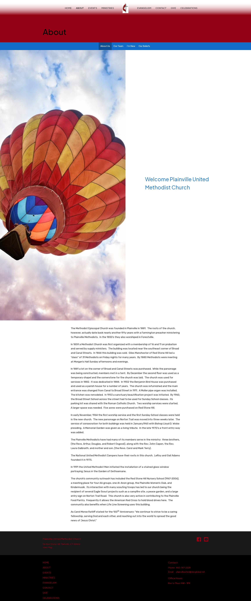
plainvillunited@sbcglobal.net (190, 572)
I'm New (131, 46)
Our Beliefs (144, 46)
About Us (105, 46)
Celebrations (188, 8)
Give (173, 8)
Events (92, 8)
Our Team (118, 46)
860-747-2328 (183, 567)
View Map (47, 547)
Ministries (107, 8)
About (80, 8)
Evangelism (144, 8)
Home (68, 8)
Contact (161, 8)
